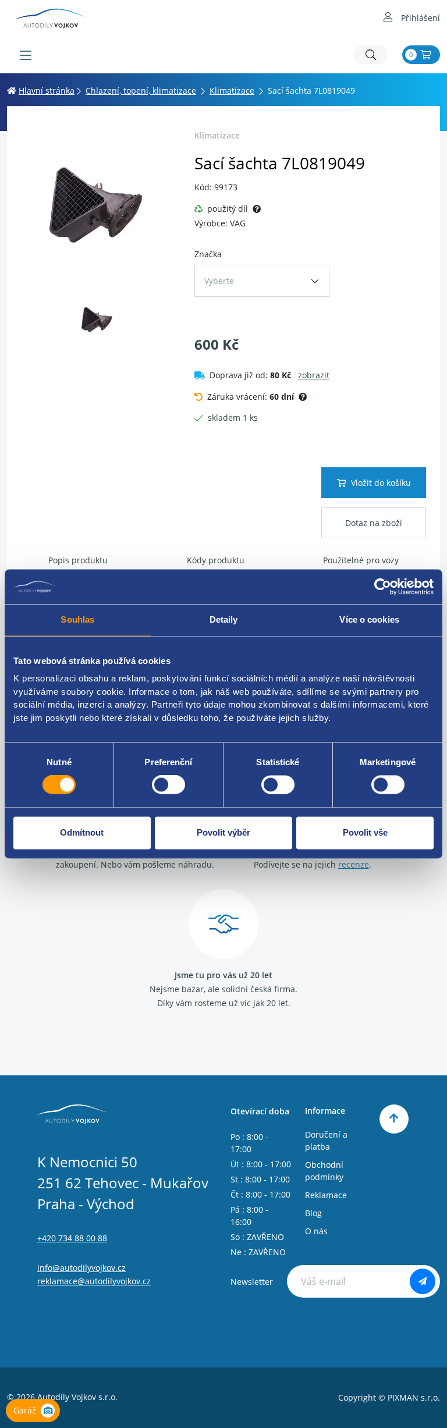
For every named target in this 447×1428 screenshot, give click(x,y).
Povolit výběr (223, 832)
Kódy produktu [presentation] (215, 560)
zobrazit (313, 375)
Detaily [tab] (224, 619)
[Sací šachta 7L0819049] (97, 203)
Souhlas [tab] (77, 619)
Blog (313, 1213)
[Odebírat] (422, 1281)
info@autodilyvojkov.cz (81, 1267)
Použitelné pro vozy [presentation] (361, 560)
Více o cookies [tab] (369, 619)
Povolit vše (365, 832)
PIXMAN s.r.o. (414, 1397)
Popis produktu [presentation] (78, 560)
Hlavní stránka (46, 90)
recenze (353, 864)
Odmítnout (82, 832)
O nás (316, 1231)
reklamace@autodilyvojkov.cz (94, 1281)
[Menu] (25, 55)
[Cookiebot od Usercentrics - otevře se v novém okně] (383, 586)
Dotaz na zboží (373, 522)
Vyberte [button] (219, 280)
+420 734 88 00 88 (72, 1238)
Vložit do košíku (381, 482)
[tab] (78, 561)
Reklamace (326, 1194)
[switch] (168, 785)
